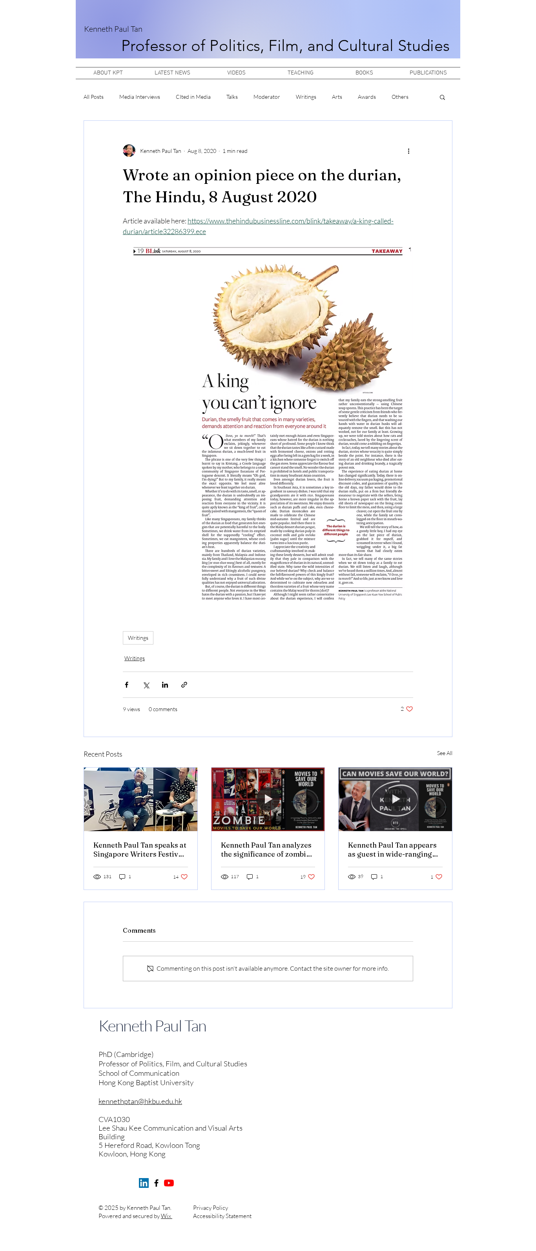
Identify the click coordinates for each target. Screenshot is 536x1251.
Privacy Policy (210, 1207)
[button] (442, 97)
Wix (166, 1216)
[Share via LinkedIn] (165, 684)
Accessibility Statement (222, 1216)
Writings (306, 96)
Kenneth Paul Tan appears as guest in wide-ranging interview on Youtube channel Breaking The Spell (394, 850)
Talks (232, 96)
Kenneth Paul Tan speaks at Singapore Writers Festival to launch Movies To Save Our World (139, 850)
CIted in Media (193, 96)
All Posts (94, 96)
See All (444, 753)
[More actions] (408, 150)
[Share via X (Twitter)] (145, 684)
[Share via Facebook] (126, 684)
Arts (337, 96)
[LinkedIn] (144, 1183)
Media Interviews (139, 96)
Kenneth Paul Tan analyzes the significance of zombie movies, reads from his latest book (266, 850)
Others (400, 96)
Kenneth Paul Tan (113, 29)
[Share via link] (184, 684)
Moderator (266, 96)
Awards (367, 96)
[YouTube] (169, 1183)
